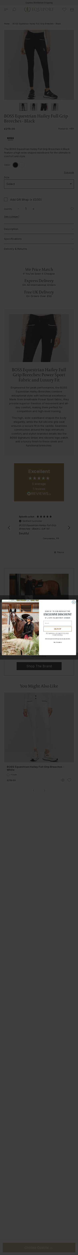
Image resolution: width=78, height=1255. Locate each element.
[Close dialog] (73, 602)
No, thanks (58, 642)
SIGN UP (57, 629)
